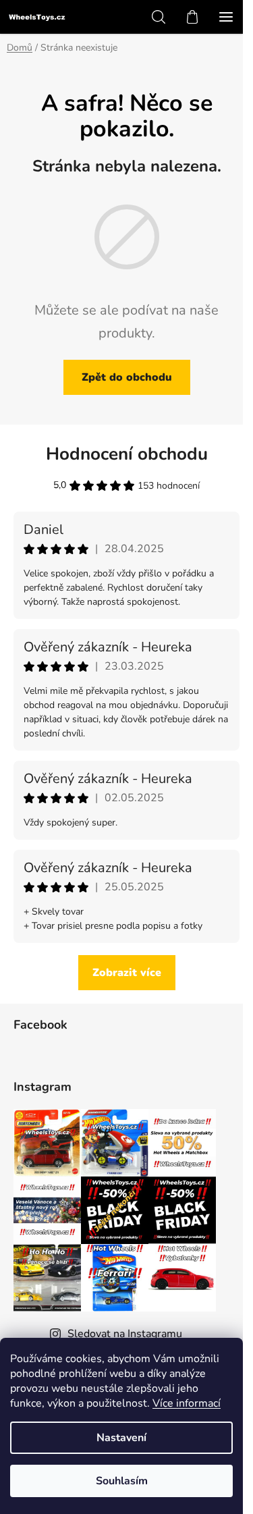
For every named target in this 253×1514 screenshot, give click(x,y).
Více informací (186, 1403)
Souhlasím (122, 1481)
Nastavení (121, 1437)
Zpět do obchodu (127, 377)
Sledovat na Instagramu (124, 1333)
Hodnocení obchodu (127, 454)
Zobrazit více (126, 972)
